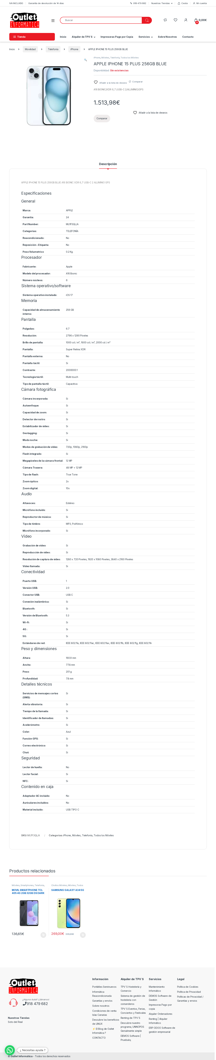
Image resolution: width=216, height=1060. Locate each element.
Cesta (184, 3)
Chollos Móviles (59, 885)
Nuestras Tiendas (160, 3)
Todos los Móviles (129, 57)
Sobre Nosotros (167, 36)
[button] (85, 60)
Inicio (63, 36)
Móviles (105, 57)
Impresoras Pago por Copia (117, 36)
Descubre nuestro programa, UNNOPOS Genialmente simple (132, 1026)
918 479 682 (37, 1003)
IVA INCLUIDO (16, 3)
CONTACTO (99, 1037)
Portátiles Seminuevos (104, 986)
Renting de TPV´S (130, 1017)
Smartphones (27, 885)
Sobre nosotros (100, 1005)
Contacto (188, 36)
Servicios (144, 36)
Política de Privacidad (189, 991)
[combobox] (101, 20)
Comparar (137, 81)
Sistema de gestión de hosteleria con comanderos (133, 999)
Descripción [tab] (108, 164)
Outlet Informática (22, 1056)
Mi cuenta (201, 3)
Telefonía (53, 49)
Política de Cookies (187, 986)
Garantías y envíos (102, 1000)
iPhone (74, 49)
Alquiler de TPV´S (82, 36)
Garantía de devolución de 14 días (46, 3)
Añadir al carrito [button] (42, 935)
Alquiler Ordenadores (160, 1013)
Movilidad (30, 49)
